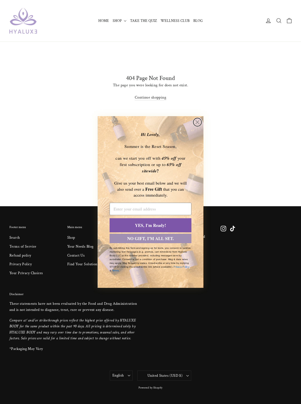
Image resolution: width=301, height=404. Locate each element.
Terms (115, 270)
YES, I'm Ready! (150, 225)
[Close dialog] (197, 122)
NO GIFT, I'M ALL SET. (150, 238)
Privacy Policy (181, 266)
